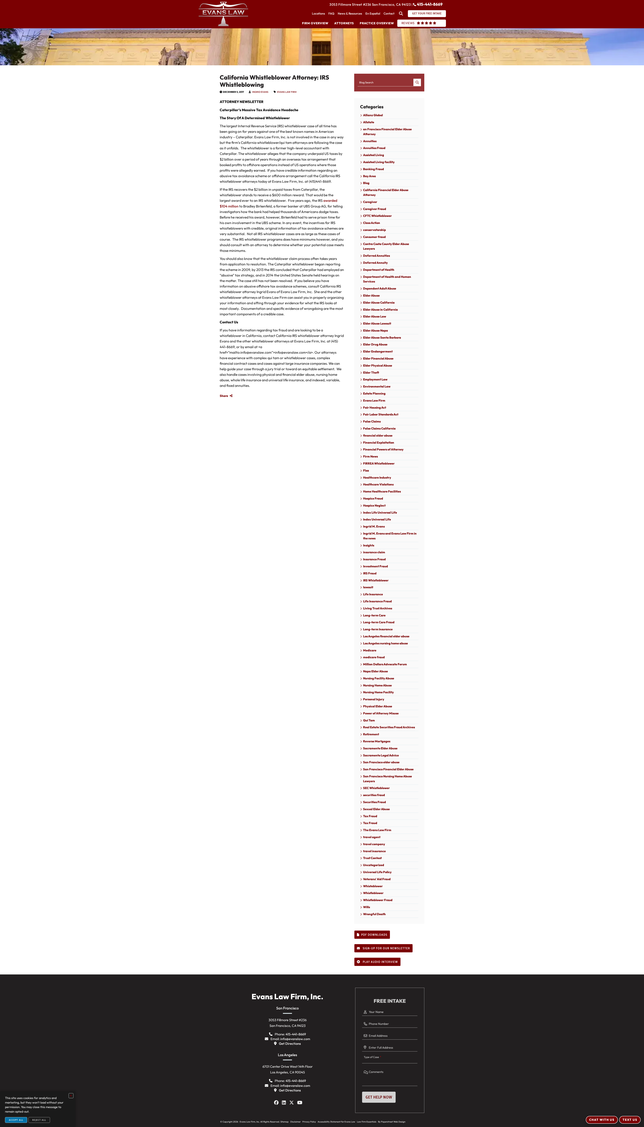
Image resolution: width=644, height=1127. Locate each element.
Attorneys (344, 23)
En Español (372, 13)
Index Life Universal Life (380, 512)
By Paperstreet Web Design (391, 1121)
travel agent (371, 837)
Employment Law (375, 379)
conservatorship (374, 230)
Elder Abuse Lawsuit (377, 323)
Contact (389, 13)
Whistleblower (373, 893)
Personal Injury (373, 699)
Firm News (370, 456)
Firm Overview (315, 23)
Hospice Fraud (373, 498)
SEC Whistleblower (376, 788)
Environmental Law (376, 386)
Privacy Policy (309, 1121)
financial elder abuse (377, 435)
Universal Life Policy (377, 872)
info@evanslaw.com (295, 1039)
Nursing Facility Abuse (378, 678)
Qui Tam (369, 720)
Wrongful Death (374, 914)
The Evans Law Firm (377, 830)
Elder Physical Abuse (377, 365)
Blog (366, 183)
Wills (366, 907)
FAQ (331, 13)
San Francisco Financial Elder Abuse (388, 769)
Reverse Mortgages (376, 741)
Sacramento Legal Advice (381, 755)
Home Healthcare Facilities (382, 491)
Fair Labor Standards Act (380, 414)
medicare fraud (374, 657)
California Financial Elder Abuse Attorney (385, 192)
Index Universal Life (377, 519)
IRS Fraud (370, 573)
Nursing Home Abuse (377, 685)
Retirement (371, 734)
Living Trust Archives (377, 608)
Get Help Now (379, 1097)
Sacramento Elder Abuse (380, 748)
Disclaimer (295, 1121)
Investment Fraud (375, 566)
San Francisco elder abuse (381, 762)
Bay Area (369, 176)
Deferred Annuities (376, 256)
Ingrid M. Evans (374, 526)
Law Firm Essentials (366, 1121)
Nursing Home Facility (378, 692)
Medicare (369, 650)
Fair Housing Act (374, 407)
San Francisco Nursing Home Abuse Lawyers (387, 778)
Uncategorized (373, 865)
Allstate (368, 122)
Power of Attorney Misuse (381, 713)
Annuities (370, 141)
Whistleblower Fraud (377, 900)
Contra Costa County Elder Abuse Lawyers (386, 246)
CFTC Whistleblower (377, 216)
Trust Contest (372, 858)
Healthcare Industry (377, 477)
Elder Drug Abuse (375, 344)
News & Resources (350, 13)
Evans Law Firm (287, 91)
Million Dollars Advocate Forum (385, 664)
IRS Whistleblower (376, 580)
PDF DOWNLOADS (374, 935)
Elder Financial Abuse (378, 358)
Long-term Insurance (378, 629)
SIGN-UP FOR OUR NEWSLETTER (386, 948)
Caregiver (370, 202)
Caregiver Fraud (374, 209)
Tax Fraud (370, 816)
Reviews (407, 23)
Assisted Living (373, 155)
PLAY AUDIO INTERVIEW (380, 962)
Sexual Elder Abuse (376, 809)
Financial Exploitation (378, 442)
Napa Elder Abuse (375, 671)
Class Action (371, 223)
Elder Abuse (371, 295)
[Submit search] (417, 82)
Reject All (39, 1119)
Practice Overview (377, 23)
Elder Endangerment (378, 351)
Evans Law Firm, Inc (249, 1121)
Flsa (366, 470)
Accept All (16, 1119)
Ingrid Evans (260, 91)
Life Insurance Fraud (377, 601)
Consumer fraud (374, 237)
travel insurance (374, 851)
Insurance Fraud (374, 559)
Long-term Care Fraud (378, 622)
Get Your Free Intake (427, 13)
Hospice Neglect (374, 505)
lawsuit (368, 587)
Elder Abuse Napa (375, 330)
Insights (368, 545)
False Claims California (379, 428)
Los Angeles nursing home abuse (385, 643)
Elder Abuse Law (374, 316)
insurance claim (374, 552)
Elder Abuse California (379, 302)
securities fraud (374, 795)
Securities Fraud (374, 802)
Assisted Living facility (379, 162)
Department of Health (378, 270)
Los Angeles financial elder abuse (386, 636)
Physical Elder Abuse (377, 706)
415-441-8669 (430, 4)
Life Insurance (373, 594)
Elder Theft (371, 372)
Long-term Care (374, 615)
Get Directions (290, 1043)
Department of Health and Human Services (387, 279)
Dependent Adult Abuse (379, 288)
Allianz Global (373, 115)
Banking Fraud (373, 169)
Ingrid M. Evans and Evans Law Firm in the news (390, 536)
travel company (374, 844)
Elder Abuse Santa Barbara (382, 337)
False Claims (372, 421)
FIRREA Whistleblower (379, 463)
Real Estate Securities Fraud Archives (389, 727)
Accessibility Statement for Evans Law (336, 1121)
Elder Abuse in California (380, 309)
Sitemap (284, 1121)
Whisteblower (373, 886)
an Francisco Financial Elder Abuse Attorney (387, 131)
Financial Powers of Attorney (383, 449)
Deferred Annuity (375, 263)
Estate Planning (374, 393)
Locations (318, 13)
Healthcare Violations (378, 484)
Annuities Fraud (374, 148)
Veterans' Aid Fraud (377, 879)
